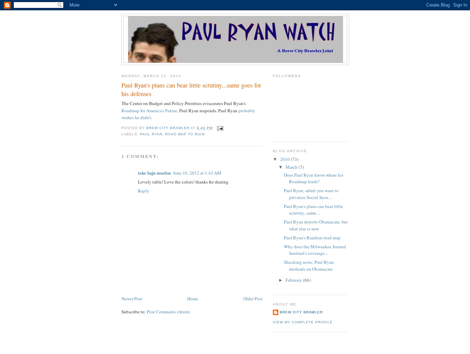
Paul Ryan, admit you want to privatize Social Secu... (311, 193)
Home (192, 298)
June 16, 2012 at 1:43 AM (197, 173)
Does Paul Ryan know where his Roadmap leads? (313, 178)
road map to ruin (184, 134)
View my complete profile (303, 322)
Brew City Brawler (301, 312)
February (294, 280)
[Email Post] (220, 128)
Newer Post (131, 298)
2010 (285, 159)
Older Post (253, 298)
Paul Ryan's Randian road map (312, 238)
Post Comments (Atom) (168, 312)
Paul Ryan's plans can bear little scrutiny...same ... (313, 209)
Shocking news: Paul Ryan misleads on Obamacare (309, 265)
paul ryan (151, 134)
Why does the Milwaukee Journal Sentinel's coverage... (315, 250)
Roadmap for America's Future (149, 110)
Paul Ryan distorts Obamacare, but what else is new (316, 225)
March (292, 167)
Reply (143, 191)
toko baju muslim (154, 172)
